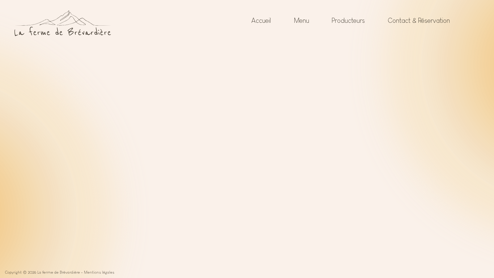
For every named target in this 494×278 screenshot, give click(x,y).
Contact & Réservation (419, 20)
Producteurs (348, 20)
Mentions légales (99, 272)
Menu (301, 20)
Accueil (261, 20)
